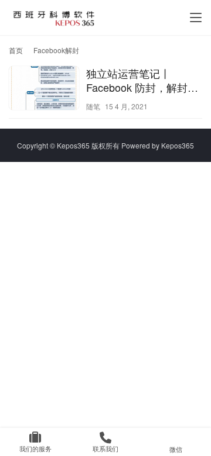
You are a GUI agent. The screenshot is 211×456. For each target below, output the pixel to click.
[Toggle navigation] (195, 17)
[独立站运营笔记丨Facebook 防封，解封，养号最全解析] (44, 89)
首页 (16, 50)
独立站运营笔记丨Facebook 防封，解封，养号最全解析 (142, 80)
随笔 (93, 106)
